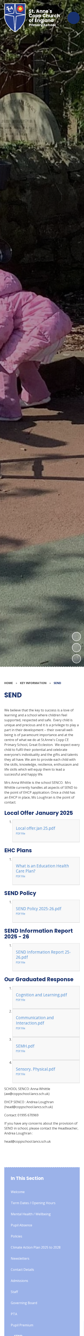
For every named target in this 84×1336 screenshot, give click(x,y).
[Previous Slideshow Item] (76, 647)
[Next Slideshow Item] (76, 636)
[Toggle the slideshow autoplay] (76, 658)
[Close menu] (73, 18)
